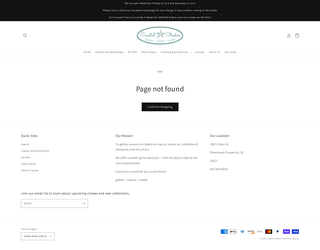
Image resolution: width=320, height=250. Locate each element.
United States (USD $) (35, 236)
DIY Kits (25, 157)
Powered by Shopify (290, 238)
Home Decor (28, 163)
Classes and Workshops (35, 150)
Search (25, 144)
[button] (25, 35)
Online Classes (30, 170)
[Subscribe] (84, 203)
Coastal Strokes (274, 238)
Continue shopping (160, 106)
